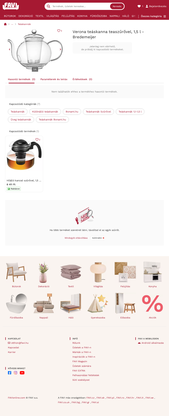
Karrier (12, 352)
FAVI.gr (86, 402)
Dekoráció (25, 16)
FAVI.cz (90, 397)
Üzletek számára (81, 366)
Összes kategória (151, 16)
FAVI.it (140, 397)
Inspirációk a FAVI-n (83, 356)
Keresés (117, 6)
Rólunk (76, 343)
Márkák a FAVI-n (81, 352)
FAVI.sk (101, 397)
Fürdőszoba (98, 16)
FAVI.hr (130, 397)
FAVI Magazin (79, 361)
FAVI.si (95, 402)
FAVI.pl (111, 397)
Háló (125, 16)
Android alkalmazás (153, 343)
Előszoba (125, 317)
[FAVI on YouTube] (22, 372)
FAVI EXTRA (78, 370)
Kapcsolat (13, 347)
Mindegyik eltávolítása (76, 238)
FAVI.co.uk (64, 402)
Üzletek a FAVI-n (81, 347)
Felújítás (68, 16)
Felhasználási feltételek (85, 375)
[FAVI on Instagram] (15, 372)
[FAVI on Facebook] (9, 372)
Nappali (115, 16)
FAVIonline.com (16, 397)
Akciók (152, 317)
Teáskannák (24, 24)
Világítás (52, 16)
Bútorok (10, 16)
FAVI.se (150, 397)
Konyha (82, 16)
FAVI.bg (76, 402)
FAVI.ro (120, 397)
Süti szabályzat (81, 380)
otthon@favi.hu (20, 343)
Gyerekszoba (98, 317)
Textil (39, 16)
